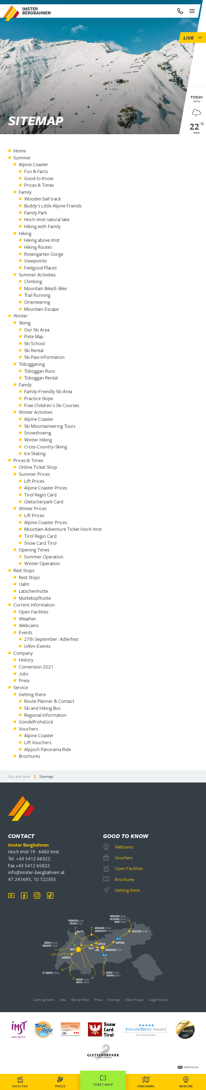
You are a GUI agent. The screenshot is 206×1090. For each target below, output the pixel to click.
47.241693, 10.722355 (32, 879)
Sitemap (114, 999)
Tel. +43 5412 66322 (29, 858)
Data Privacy (134, 999)
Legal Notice (158, 999)
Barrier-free (80, 999)
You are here (19, 776)
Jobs (62, 999)
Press (98, 999)
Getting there (43, 999)
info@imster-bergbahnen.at (36, 872)
